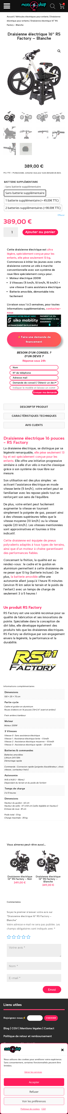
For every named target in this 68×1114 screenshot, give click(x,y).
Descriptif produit (34, 406)
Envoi (52, 989)
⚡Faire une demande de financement (34, 339)
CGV (43, 1108)
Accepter (34, 1082)
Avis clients (34, 425)
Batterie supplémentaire (21, 181)
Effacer (61, 215)
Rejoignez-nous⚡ (14, 1017)
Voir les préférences (34, 1101)
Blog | (7, 1028)
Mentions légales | (32, 1028)
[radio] (25, 193)
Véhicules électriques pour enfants (32, 16)
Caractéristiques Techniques (34, 415)
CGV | (16, 1028)
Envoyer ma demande (45, 392)
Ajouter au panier (40, 232)
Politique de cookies (30, 1108)
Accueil (10, 16)
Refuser (34, 1091)
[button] (62, 1050)
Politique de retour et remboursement (27, 1036)
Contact (49, 1028)
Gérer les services (33, 1072)
